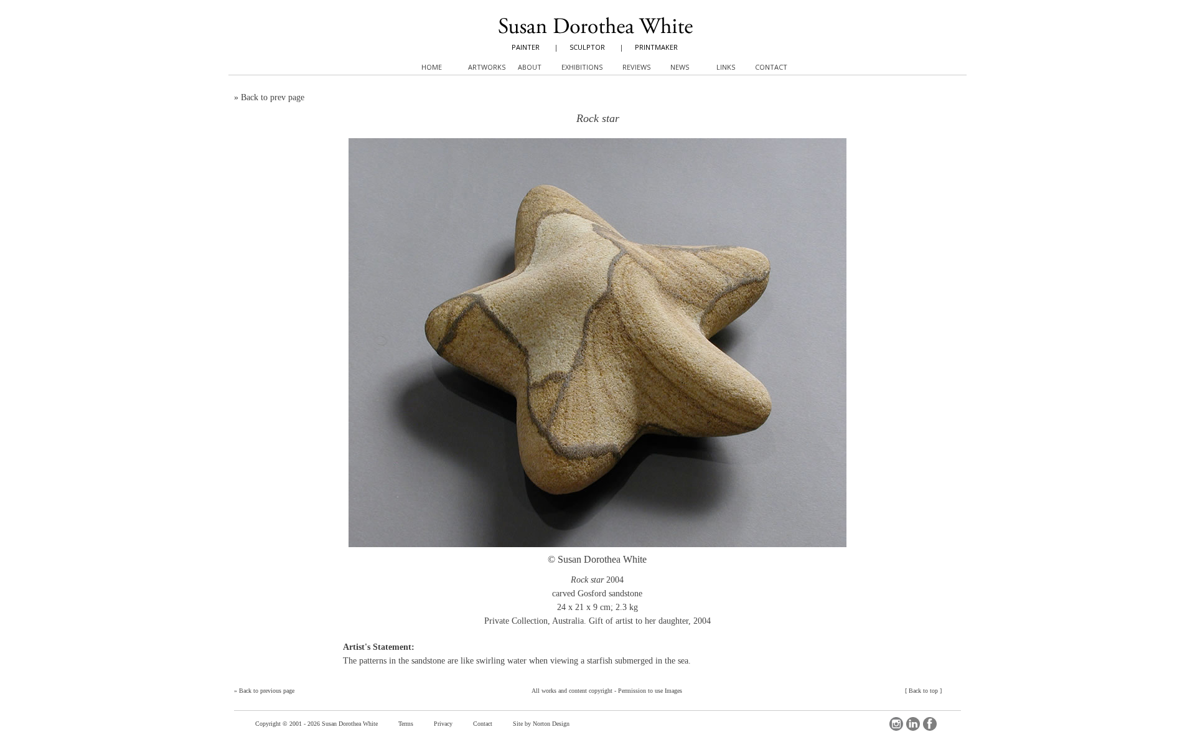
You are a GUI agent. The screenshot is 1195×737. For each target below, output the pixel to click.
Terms (405, 723)
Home (431, 67)
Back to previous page (266, 690)
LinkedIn (913, 724)
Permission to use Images (650, 690)
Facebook (930, 724)
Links (725, 67)
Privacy (443, 723)
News (679, 67)
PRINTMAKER (656, 47)
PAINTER (526, 47)
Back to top (923, 690)
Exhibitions (581, 67)
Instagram (896, 724)
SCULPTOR (587, 47)
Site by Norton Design (541, 723)
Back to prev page (272, 97)
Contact (482, 723)
